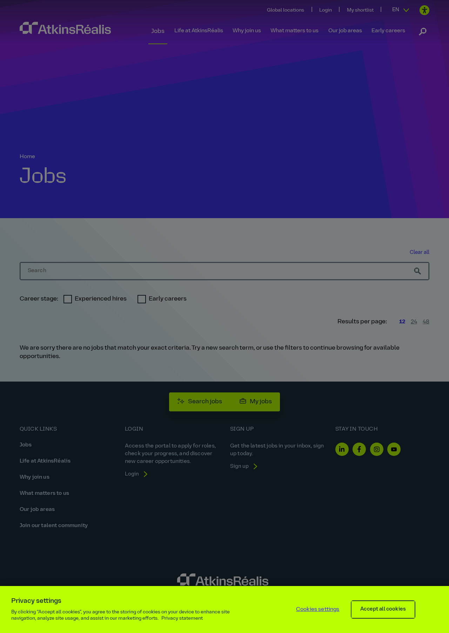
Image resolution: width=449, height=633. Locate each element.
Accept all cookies (383, 609)
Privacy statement (182, 618)
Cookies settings (318, 609)
